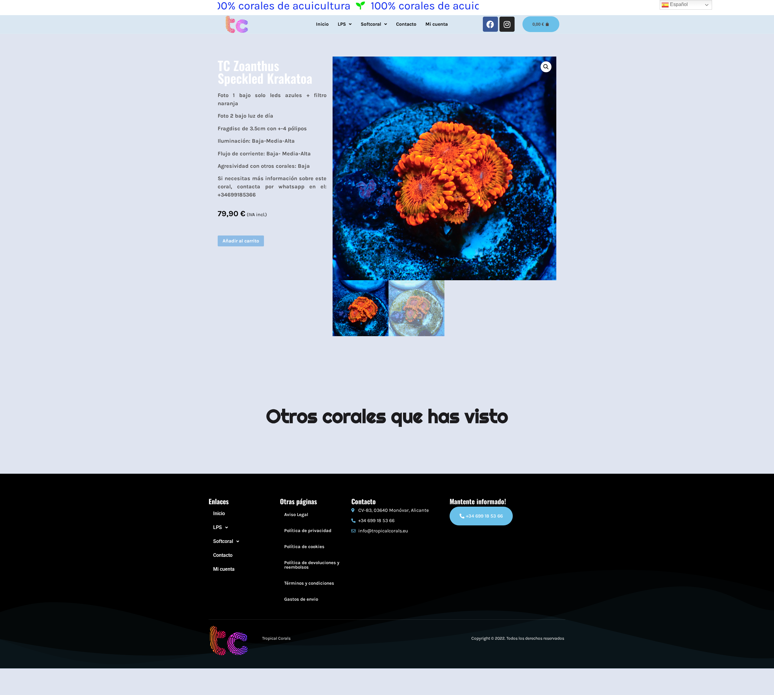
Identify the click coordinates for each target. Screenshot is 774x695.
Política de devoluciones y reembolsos (311, 565)
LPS (342, 24)
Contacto (406, 24)
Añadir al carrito (241, 241)
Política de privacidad (307, 530)
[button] (344, 24)
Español (678, 4)
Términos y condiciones (309, 583)
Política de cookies (304, 546)
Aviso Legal (296, 514)
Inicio (322, 24)
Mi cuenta (436, 24)
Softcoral (371, 24)
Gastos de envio (301, 599)
